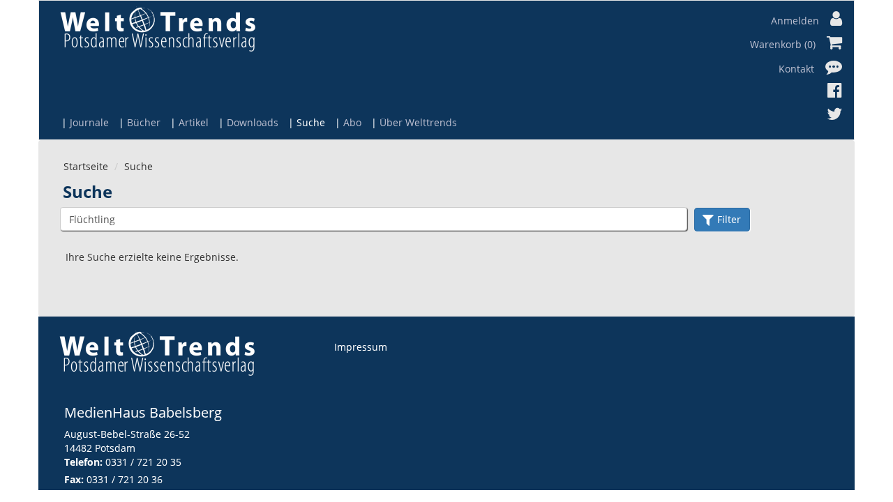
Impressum (360, 346)
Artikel (194, 122)
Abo (352, 122)
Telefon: (83, 462)
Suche (311, 122)
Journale (89, 122)
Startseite (85, 166)
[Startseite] (157, 29)
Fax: (74, 479)
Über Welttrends (418, 122)
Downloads (252, 122)
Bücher (143, 122)
